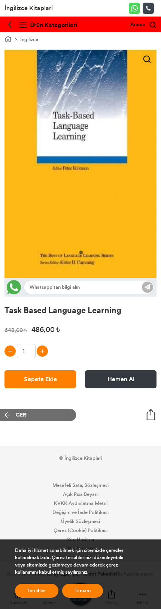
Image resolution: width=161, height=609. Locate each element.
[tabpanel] (80, 164)
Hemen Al (120, 379)
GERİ (22, 414)
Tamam (83, 590)
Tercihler (36, 590)
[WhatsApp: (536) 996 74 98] (136, 8)
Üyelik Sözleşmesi (80, 521)
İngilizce (29, 39)
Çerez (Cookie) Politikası (80, 530)
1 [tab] (81, 252)
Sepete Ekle (40, 379)
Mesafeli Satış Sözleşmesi (80, 485)
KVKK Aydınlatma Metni (80, 503)
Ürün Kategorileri (52, 25)
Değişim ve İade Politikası (80, 512)
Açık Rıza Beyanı (80, 494)
